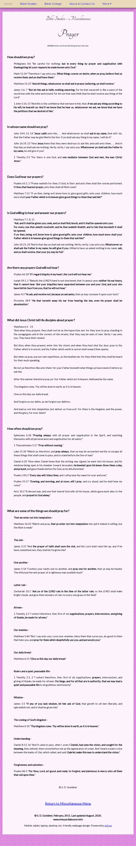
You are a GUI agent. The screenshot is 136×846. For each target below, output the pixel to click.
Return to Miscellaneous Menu (68, 803)
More (106, 3)
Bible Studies (28, 3)
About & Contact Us (82, 3)
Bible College (53, 3)
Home (8, 3)
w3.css (108, 825)
